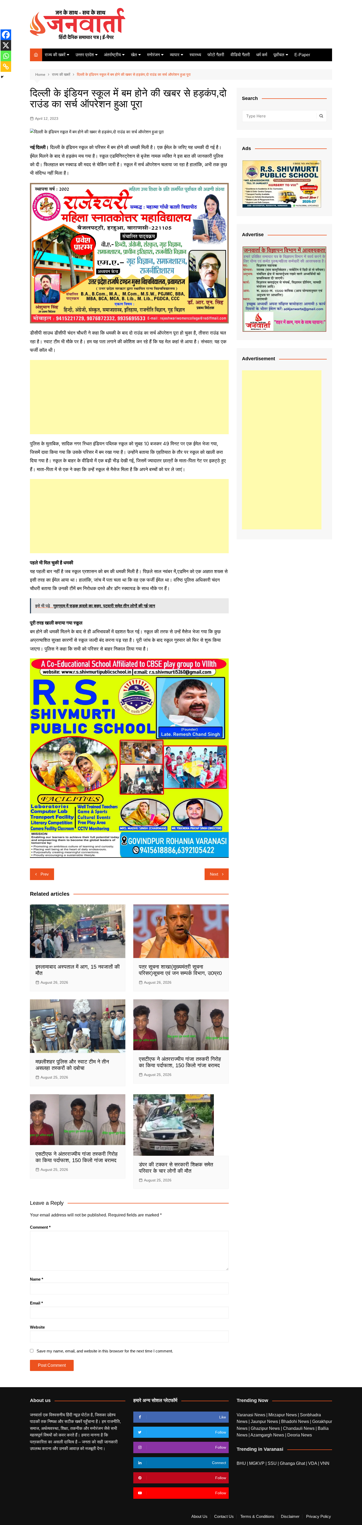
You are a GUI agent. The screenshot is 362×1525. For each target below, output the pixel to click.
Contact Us (224, 1516)
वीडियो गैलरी (240, 54)
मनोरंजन (153, 54)
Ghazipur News (266, 1428)
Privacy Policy (318, 1516)
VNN (324, 1463)
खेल (134, 54)
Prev (45, 874)
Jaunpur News (265, 1421)
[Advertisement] (129, 397)
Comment (40, 1227)
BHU (241, 1463)
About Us (199, 1516)
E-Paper (302, 54)
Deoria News (299, 1435)
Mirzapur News (283, 1415)
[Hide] (2, 77)
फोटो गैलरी (216, 54)
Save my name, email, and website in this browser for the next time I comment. (105, 1351)
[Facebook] (6, 34)
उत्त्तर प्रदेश (85, 54)
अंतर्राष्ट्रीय (112, 54)
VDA (313, 1463)
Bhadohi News (295, 1421)
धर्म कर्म (261, 54)
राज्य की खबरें (55, 54)
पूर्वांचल (278, 54)
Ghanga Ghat (292, 1463)
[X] (6, 45)
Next (214, 874)
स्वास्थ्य (195, 54)
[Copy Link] (6, 66)
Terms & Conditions (257, 1516)
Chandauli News (299, 1428)
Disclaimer (290, 1516)
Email (36, 1303)
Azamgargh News (267, 1435)
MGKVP (256, 1463)
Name (36, 1279)
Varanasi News (251, 1415)
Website (37, 1327)
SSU (273, 1463)
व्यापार (174, 54)
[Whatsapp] (6, 56)
